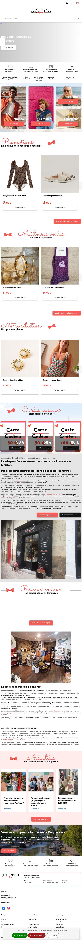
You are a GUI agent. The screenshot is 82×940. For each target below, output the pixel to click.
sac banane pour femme (53, 494)
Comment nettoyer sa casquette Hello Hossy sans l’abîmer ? (14, 800)
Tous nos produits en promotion (67, 221)
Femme (3, 919)
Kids (2, 927)
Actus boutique (33, 927)
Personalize (53, 935)
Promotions (70, 118)
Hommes (17, 118)
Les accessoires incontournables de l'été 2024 (67, 800)
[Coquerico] (41, 11)
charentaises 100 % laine (61, 711)
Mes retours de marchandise (65, 922)
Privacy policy (65, 935)
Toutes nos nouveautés (70, 515)
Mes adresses (60, 927)
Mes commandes (61, 919)
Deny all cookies (37, 935)
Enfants (73, 96)
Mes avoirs (59, 924)
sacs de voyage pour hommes (9, 713)
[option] (41, 42)
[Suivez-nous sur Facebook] (3, 908)
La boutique (32, 919)
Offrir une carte (16, 448)
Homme (3, 922)
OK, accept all (20, 935)
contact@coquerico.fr (8, 898)
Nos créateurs (33, 922)
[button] (2, 42)
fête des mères (21, 739)
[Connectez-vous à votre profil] (67, 2)
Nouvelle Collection (7, 924)
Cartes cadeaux (33, 924)
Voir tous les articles (41, 819)
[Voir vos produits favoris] (72, 2)
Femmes (45, 118)
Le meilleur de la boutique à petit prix (21, 142)
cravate (16, 496)
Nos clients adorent (41, 234)
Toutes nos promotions (47, 515)
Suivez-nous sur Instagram (41, 623)
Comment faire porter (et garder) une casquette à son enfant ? (41, 802)
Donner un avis (9, 851)
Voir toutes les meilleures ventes (66, 313)
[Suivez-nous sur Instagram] (8, 908)
